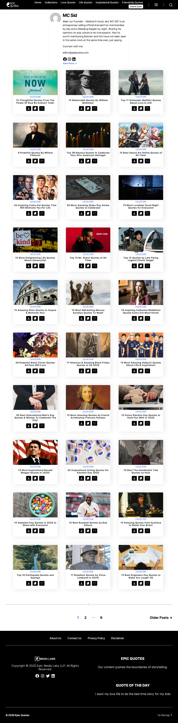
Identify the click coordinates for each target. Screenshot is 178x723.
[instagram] (69, 60)
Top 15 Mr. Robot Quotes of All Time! (88, 259)
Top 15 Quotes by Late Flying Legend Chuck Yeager (140, 259)
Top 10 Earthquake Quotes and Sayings (35, 576)
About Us (55, 638)
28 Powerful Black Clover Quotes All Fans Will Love (35, 363)
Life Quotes (85, 2)
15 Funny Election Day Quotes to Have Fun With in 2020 (140, 416)
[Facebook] (65, 60)
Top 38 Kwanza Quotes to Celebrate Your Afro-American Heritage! (88, 154)
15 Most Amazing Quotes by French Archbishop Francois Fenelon (88, 416)
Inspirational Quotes (107, 2)
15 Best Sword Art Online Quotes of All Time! (141, 154)
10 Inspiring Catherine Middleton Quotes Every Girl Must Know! (141, 311)
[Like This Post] (41, 108)
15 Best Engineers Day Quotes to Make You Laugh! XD (141, 576)
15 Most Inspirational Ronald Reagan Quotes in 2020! (35, 471)
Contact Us (74, 638)
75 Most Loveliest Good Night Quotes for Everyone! (141, 206)
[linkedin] (74, 60)
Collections (51, 2)
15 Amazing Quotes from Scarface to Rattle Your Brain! (141, 524)
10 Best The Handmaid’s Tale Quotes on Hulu (141, 471)
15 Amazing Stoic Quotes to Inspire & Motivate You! (35, 311)
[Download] (28, 108)
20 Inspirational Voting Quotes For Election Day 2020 (88, 471)
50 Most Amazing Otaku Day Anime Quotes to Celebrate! (88, 206)
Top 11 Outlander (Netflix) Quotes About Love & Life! (141, 101)
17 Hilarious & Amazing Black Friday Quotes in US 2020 (88, 363)
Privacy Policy (96, 638)
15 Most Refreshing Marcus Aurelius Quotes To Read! (88, 311)
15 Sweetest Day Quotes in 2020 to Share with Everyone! (35, 524)
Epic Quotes (22, 715)
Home (37, 2)
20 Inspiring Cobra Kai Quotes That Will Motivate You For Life (35, 206)
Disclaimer (117, 638)
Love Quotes (68, 2)
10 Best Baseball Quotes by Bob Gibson (88, 524)
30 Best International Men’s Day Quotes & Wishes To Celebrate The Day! (35, 417)
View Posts (70, 63)
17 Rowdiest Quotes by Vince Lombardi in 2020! (88, 576)
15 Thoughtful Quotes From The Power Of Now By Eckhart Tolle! (35, 101)
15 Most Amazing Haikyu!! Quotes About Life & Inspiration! (141, 363)
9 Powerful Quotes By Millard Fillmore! (35, 154)
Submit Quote (136, 6)
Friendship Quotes (132, 2)
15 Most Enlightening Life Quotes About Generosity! (35, 259)
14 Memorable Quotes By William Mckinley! (88, 101)
